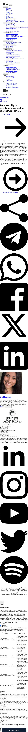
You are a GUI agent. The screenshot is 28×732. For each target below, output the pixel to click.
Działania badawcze (8, 40)
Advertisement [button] (3, 713)
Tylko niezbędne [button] (14, 594)
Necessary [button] (2, 623)
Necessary (4, 625)
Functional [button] (2, 691)
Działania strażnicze (8, 32)
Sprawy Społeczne (8, 49)
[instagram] (14, 498)
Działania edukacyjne (8, 23)
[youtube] (14, 526)
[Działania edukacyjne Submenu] (14, 23)
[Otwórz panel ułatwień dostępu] (0, 731)
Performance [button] (3, 698)
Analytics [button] (2, 705)
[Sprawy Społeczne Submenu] (13, 49)
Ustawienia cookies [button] (22, 594)
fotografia (5, 192)
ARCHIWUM (3, 101)
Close (10, 5)
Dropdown (6, 73)
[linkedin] (14, 470)
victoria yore (15, 192)
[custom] (14, 555)
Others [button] (1, 721)
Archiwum (6, 65)
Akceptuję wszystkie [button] (5, 594)
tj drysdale (10, 192)
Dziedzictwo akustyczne (9, 45)
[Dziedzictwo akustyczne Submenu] (15, 45)
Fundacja (6, 6)
